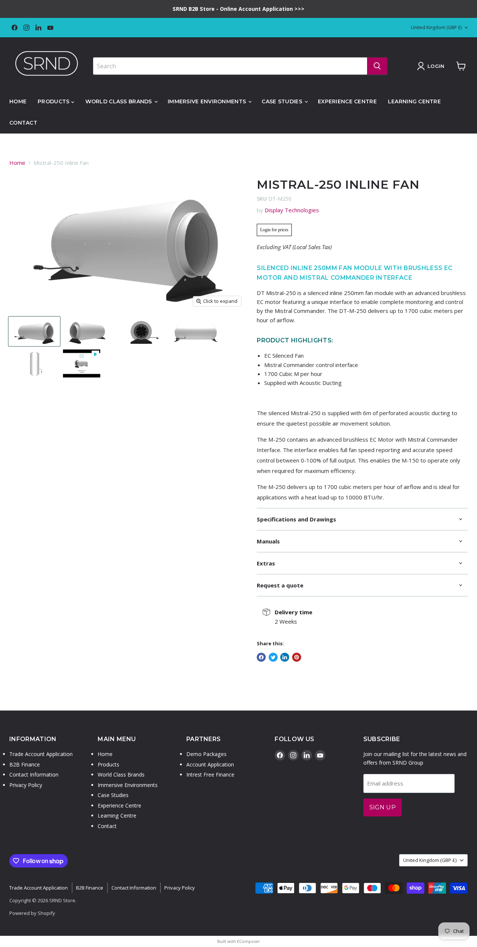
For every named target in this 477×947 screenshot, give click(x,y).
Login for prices (274, 229)
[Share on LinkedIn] (284, 657)
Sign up (382, 807)
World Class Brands (119, 101)
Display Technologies (292, 210)
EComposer (248, 941)
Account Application (210, 764)
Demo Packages (206, 754)
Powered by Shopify (32, 913)
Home (17, 101)
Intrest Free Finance (210, 774)
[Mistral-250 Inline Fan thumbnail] (81, 363)
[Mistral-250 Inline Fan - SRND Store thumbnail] (34, 331)
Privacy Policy (25, 784)
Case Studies (283, 101)
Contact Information (34, 774)
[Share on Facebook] (261, 657)
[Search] (377, 66)
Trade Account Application (41, 754)
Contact (23, 122)
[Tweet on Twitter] (273, 657)
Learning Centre (414, 101)
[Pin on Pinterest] (296, 657)
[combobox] (230, 66)
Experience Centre (347, 101)
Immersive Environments (207, 101)
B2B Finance (24, 764)
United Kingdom (436, 27)
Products (54, 101)
